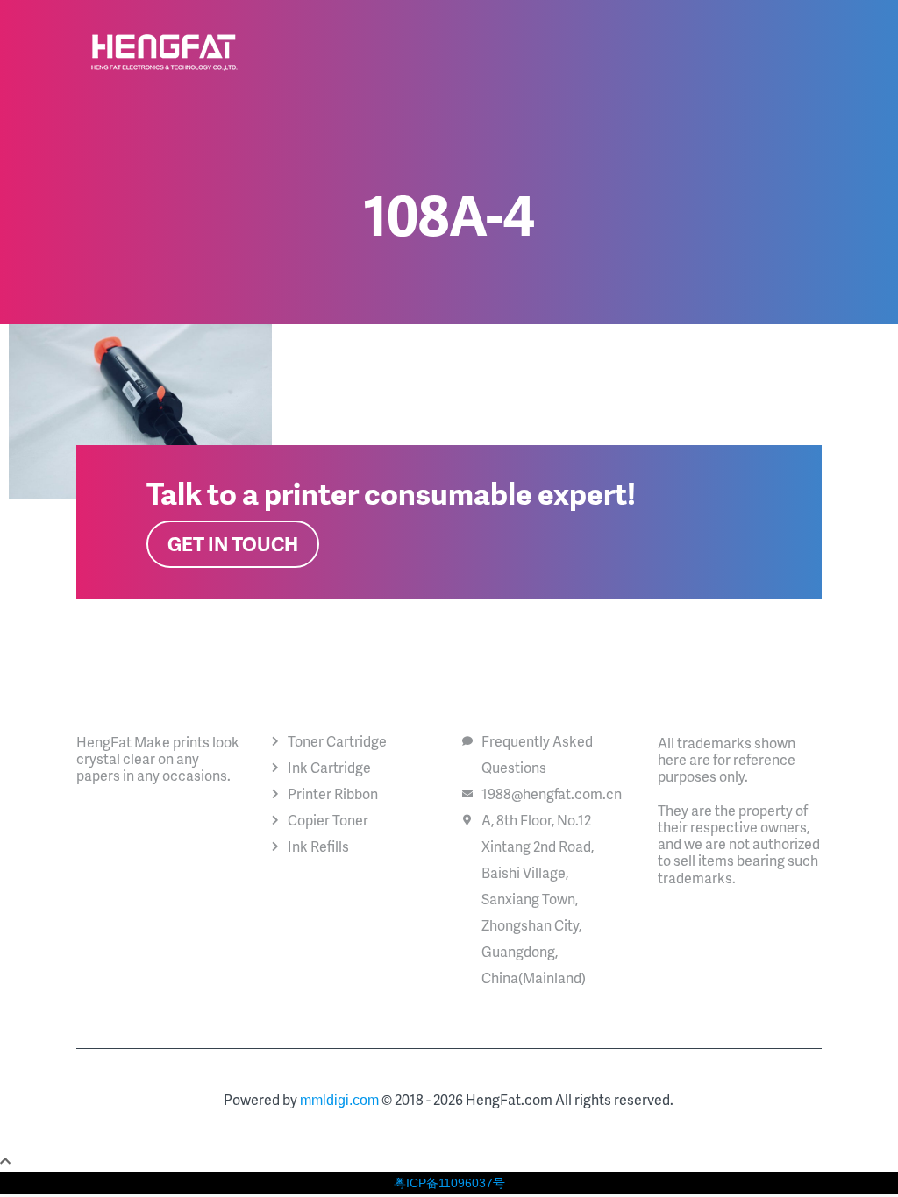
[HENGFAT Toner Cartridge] (164, 52)
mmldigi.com (339, 1100)
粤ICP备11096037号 (449, 1183)
